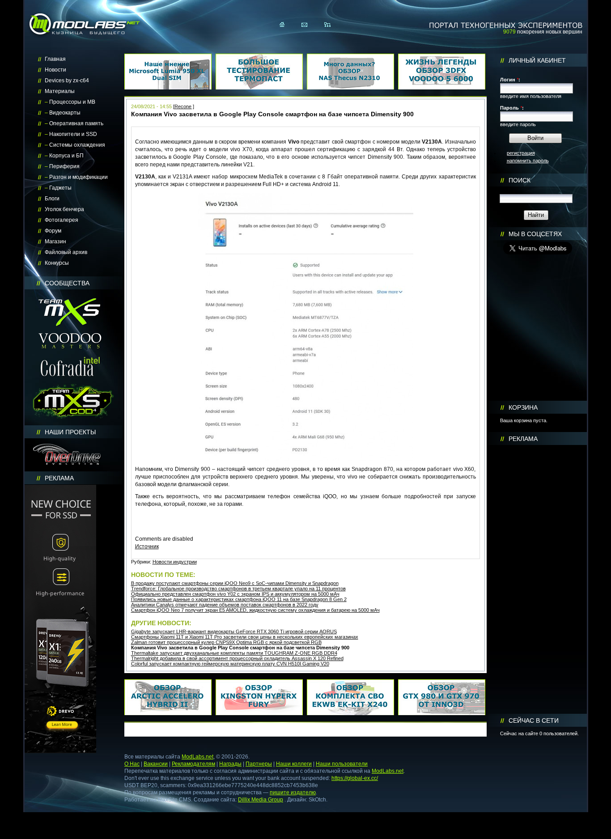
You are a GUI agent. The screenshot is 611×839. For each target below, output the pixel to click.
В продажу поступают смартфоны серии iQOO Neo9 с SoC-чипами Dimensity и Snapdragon (235, 583)
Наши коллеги (294, 764)
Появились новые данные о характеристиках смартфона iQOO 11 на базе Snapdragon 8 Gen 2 (239, 599)
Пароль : (512, 107)
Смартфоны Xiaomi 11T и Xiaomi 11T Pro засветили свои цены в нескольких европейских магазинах (244, 637)
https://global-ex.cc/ (354, 778)
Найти (536, 215)
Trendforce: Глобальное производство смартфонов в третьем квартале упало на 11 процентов (238, 588)
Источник (147, 546)
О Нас (132, 764)
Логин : (510, 79)
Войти (535, 138)
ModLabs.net (197, 757)
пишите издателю (293, 792)
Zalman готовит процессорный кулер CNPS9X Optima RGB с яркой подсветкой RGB (226, 642)
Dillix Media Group (260, 800)
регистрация (521, 153)
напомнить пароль (528, 160)
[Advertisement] (537, 579)
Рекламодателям (193, 764)
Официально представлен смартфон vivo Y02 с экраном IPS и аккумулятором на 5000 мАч (235, 594)
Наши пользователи (342, 764)
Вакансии (156, 764)
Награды (230, 764)
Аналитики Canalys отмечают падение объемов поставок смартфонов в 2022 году (224, 604)
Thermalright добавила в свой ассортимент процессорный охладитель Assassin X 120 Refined (237, 658)
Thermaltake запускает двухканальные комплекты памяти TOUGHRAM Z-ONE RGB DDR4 (234, 653)
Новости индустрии (175, 561)
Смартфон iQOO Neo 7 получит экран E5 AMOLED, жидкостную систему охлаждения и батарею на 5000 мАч (255, 610)
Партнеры (259, 764)
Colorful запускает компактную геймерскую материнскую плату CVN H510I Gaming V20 (230, 663)
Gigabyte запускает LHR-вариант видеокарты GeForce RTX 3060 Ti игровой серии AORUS (234, 631)
